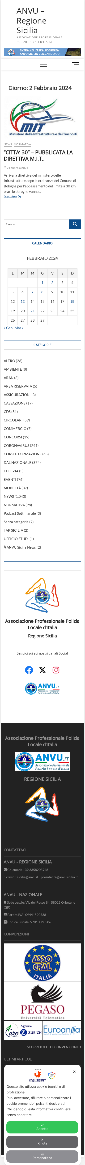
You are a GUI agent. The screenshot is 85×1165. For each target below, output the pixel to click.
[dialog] (42, 1115)
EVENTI (10, 479)
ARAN (8, 378)
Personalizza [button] (42, 1158)
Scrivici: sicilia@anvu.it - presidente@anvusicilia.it (41, 877)
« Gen (8, 328)
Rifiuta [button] (42, 1143)
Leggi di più (18, 196)
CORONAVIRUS (16, 445)
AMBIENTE (13, 369)
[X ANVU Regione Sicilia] (42, 672)
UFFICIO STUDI (16, 539)
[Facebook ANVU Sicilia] (29, 673)
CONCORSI (13, 437)
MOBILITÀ (12, 488)
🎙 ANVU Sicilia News (20, 547)
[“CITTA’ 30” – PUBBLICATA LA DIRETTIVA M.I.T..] (42, 117)
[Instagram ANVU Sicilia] (56, 673)
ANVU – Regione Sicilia (32, 20)
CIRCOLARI (13, 420)
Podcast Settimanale (20, 513)
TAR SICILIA (13, 530)
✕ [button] (74, 1071)
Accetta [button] (42, 1129)
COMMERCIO (15, 428)
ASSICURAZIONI (17, 394)
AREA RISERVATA (18, 386)
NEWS (8, 144)
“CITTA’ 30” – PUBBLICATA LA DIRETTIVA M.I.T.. (38, 155)
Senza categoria (16, 522)
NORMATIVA (22, 144)
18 (72, 301)
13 (23, 301)
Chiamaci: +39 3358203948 (27, 870)
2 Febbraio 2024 (17, 168)
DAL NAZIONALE (17, 462)
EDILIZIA (11, 471)
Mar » (19, 328)
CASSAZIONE (15, 403)
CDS (7, 411)
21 (32, 311)
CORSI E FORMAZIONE (23, 454)
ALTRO (9, 361)
